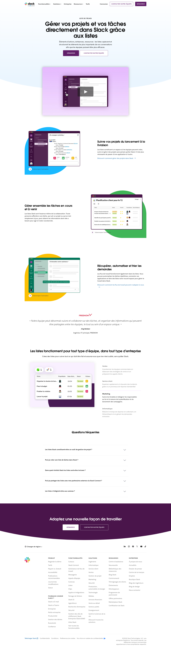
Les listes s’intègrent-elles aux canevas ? (60, 491)
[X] (137, 547)
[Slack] (30, 4)
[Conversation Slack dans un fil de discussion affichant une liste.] (116, 212)
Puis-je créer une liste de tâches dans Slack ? (61, 460)
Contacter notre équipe (121, 4)
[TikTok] (145, 547)
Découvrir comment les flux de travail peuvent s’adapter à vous (120, 285)
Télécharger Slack (30, 638)
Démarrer (141, 4)
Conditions (54, 638)
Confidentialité (45, 638)
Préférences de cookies (67, 638)
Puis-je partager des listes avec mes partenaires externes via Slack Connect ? (73, 481)
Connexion (104, 4)
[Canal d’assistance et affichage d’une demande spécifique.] (54, 275)
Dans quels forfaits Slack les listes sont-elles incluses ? (65, 470)
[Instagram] (129, 547)
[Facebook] (133, 547)
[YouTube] (141, 547)
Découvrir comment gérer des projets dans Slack (115, 158)
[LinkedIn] (125, 547)
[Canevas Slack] (54, 148)
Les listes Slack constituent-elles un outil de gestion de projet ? (68, 449)
